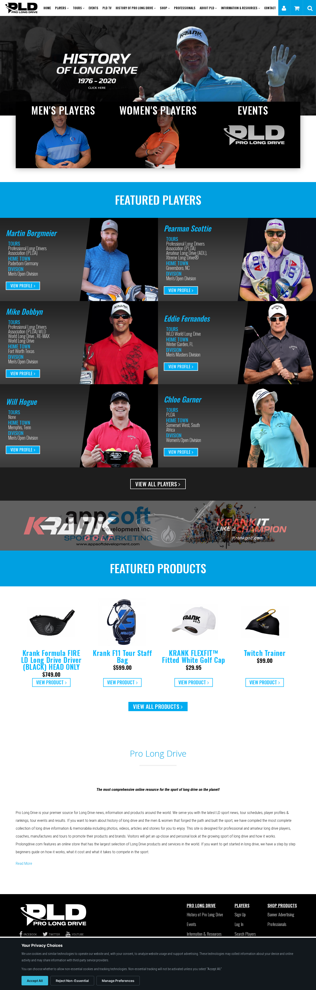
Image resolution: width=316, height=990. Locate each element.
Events (93, 8)
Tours (78, 8)
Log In (239, 924)
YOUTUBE (78, 934)
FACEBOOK (30, 934)
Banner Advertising (280, 914)
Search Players (245, 934)
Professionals (184, 8)
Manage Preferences (118, 981)
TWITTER (54, 934)
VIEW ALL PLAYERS (156, 484)
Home (47, 8)
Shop (164, 8)
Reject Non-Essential (72, 981)
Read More (24, 863)
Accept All (35, 981)
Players (61, 8)
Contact (270, 8)
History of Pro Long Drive (135, 8)
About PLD (207, 8)
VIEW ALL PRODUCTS (156, 706)
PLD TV (107, 8)
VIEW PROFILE (21, 286)
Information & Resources (239, 8)
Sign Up (240, 914)
